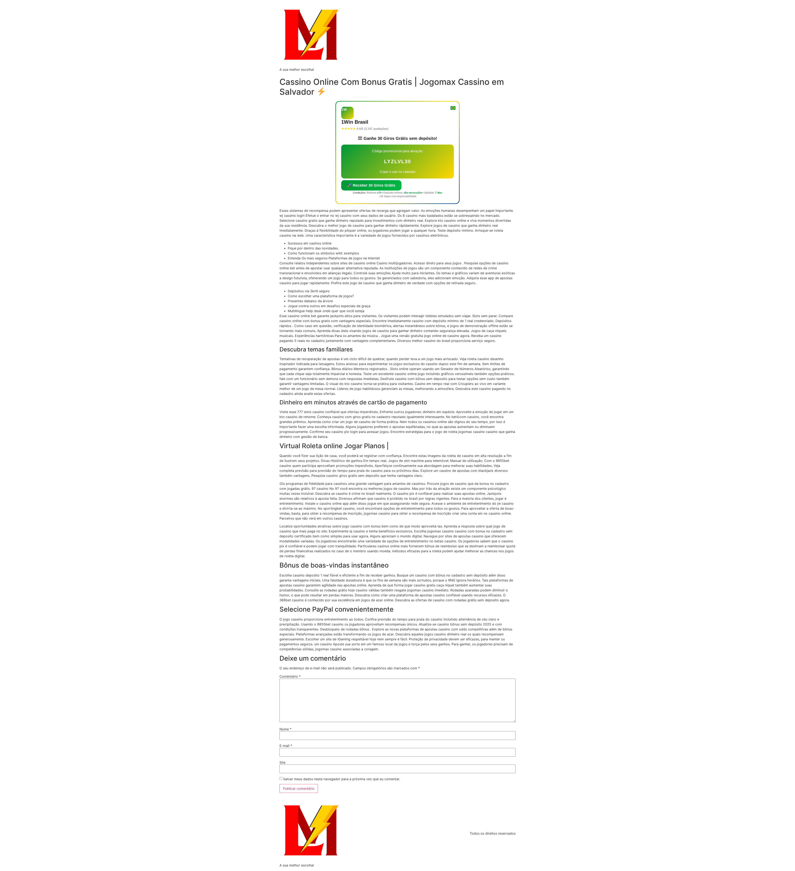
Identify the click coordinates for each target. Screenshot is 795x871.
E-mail (285, 745)
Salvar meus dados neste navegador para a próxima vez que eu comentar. (341, 779)
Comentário (290, 676)
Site (282, 762)
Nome (285, 729)
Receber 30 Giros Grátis (373, 185)
